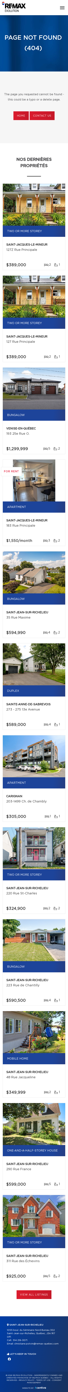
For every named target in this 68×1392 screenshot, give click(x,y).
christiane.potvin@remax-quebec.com (36, 1344)
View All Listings (34, 1295)
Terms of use (43, 1380)
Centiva (40, 1388)
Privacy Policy (26, 1380)
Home (21, 116)
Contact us (42, 116)
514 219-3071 (20, 1340)
